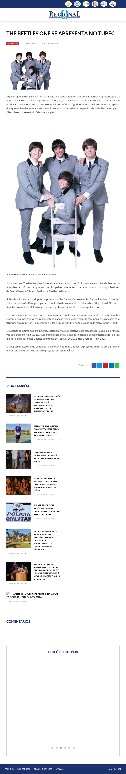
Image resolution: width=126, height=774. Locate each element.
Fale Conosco (24, 769)
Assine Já (9, 769)
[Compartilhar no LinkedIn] (111, 365)
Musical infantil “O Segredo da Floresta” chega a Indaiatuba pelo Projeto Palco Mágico (46, 484)
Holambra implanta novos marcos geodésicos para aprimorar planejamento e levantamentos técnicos (45, 540)
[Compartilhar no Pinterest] (105, 365)
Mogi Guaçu (13, 43)
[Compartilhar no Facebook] (94, 365)
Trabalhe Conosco (43, 769)
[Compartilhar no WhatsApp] (117, 365)
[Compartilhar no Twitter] (99, 365)
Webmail (60, 769)
